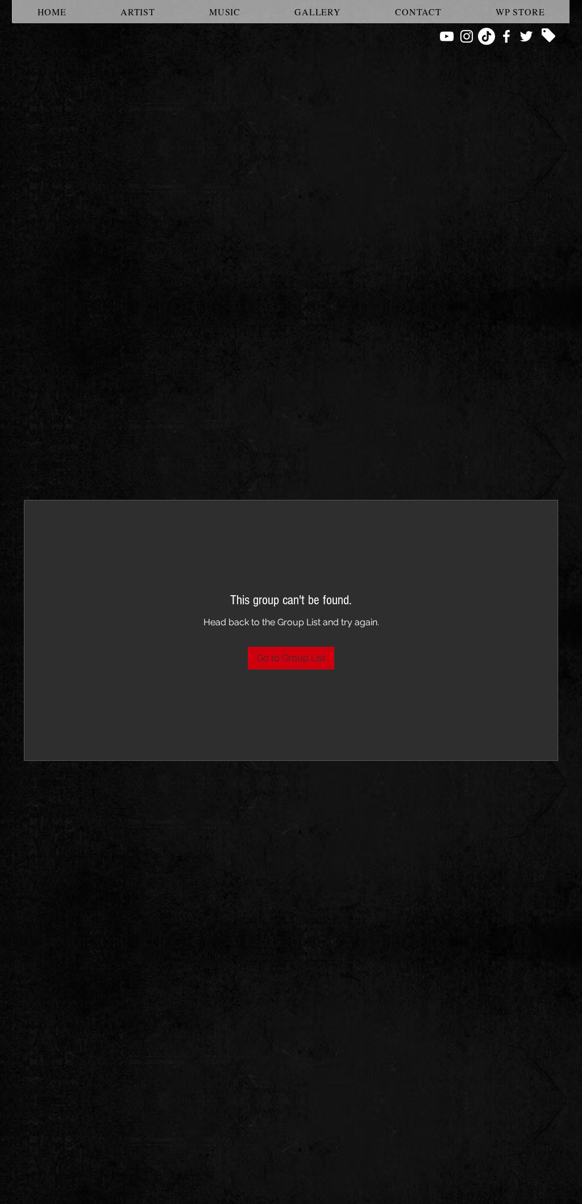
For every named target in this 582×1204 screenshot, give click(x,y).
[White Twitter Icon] (526, 36)
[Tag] (548, 35)
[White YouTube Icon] (446, 36)
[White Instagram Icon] (466, 36)
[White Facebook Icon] (506, 36)
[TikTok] (486, 36)
